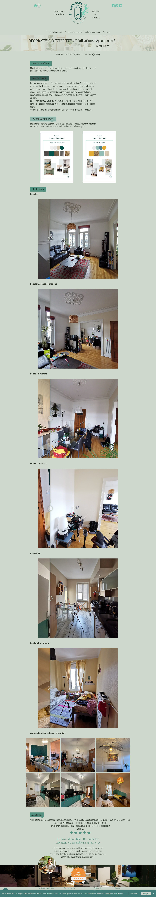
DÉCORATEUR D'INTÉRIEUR (50, 40)
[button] (39, 6)
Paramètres (134, 894)
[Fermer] (153, 893)
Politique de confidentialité (114, 894)
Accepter (146, 894)
